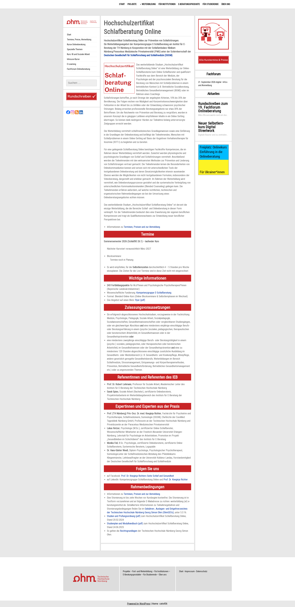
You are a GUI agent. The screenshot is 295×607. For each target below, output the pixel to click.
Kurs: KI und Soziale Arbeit (78, 54)
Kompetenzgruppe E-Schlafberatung (153, 292)
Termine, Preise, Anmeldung (79, 39)
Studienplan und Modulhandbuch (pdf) (125, 523)
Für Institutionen (167, 4)
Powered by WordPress (138, 603)
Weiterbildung (149, 4)
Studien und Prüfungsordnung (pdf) (123, 516)
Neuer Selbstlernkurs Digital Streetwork (211, 127)
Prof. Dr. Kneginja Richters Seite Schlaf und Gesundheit (147, 475)
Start (122, 4)
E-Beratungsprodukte (189, 4)
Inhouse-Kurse (73, 59)
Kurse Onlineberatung (76, 44)
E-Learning (71, 64)
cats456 (163, 603)
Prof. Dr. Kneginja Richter (175, 479)
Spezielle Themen (75, 49)
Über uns (225, 4)
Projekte (132, 4)
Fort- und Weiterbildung (142, 571)
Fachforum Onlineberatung (78, 69)
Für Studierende (211, 4)
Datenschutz (201, 571)
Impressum (190, 571)
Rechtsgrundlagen (128, 530)
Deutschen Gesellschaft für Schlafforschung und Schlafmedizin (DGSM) (138, 55)
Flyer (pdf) (140, 300)
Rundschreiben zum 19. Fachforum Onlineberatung (213, 107)
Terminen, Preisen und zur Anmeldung (142, 226)
